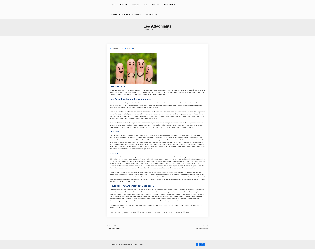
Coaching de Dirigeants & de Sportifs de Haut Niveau (126, 14)
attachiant (117, 212)
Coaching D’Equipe (151, 14)
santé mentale (178, 212)
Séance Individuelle (169, 4)
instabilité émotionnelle (145, 212)
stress (187, 212)
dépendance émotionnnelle (130, 212)
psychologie (157, 212)
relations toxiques (167, 212)
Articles (128, 48)
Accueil (113, 4)
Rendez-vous (155, 4)
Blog (145, 4)
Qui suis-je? (123, 4)
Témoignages (135, 4)
